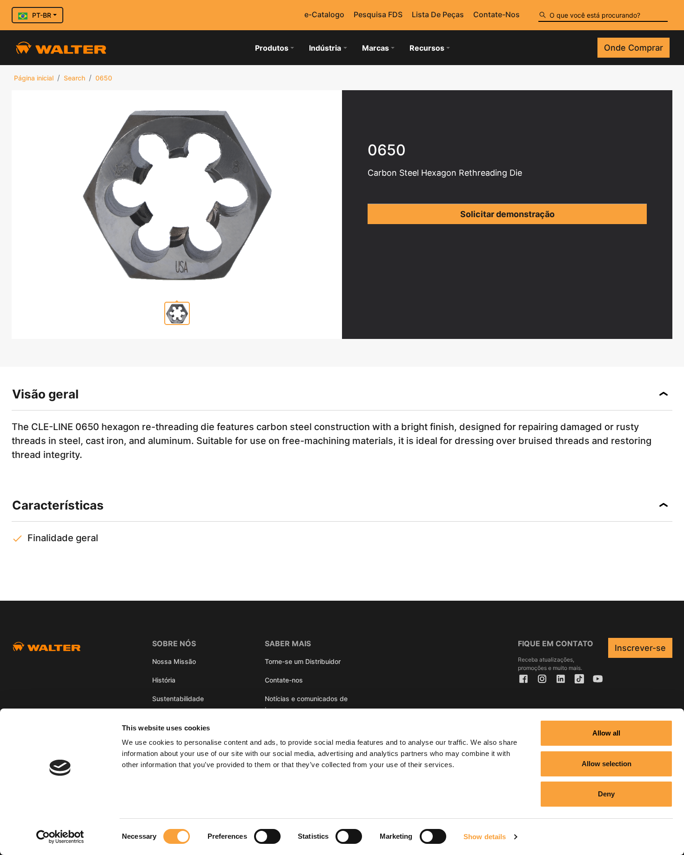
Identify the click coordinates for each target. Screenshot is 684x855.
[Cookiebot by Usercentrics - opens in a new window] (60, 837)
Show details (484, 837)
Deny (606, 794)
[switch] (267, 836)
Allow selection (606, 764)
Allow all (606, 733)
